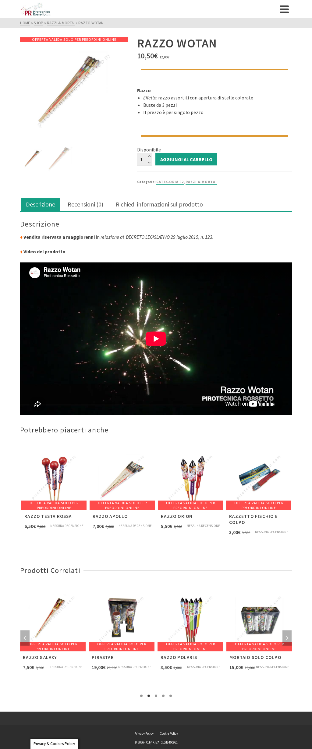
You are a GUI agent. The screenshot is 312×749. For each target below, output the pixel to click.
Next (287, 638)
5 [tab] (171, 696)
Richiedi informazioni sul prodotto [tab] (159, 204)
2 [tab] (149, 696)
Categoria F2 (170, 181)
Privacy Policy (144, 733)
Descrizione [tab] (40, 204)
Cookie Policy (169, 733)
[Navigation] (284, 9)
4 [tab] (163, 696)
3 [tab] (156, 696)
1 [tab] (141, 696)
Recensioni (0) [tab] (85, 204)
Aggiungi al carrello (186, 159)
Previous (25, 638)
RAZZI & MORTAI (201, 181)
